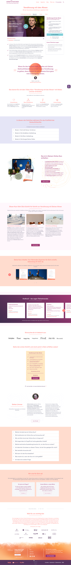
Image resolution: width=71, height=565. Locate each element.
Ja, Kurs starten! (54, 34)
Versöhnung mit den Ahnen (35, 82)
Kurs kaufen (35, 378)
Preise (46, 14)
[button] (9, 274)
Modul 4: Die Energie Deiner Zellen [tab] (25, 139)
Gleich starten (46, 181)
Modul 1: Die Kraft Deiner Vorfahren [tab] (25, 130)
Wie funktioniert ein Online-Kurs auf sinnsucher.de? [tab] (30, 435)
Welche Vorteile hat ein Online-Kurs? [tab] (25, 432)
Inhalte (40, 14)
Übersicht (35, 14)
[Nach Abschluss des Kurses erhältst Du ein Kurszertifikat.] (51, 274)
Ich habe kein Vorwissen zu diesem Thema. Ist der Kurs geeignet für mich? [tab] (36, 447)
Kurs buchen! (35, 245)
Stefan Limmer (12, 38)
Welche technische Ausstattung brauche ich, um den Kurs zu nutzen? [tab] (34, 444)
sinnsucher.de (15, 520)
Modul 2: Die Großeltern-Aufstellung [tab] (25, 133)
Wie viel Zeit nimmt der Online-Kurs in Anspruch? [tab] (29, 438)
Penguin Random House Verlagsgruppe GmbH (19, 550)
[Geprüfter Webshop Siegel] (35, 562)
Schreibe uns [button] (23, 493)
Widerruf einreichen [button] (18, 557)
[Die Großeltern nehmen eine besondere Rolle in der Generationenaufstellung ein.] (37, 274)
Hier (38, 320)
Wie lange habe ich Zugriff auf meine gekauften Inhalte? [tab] (31, 441)
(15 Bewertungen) (17, 40)
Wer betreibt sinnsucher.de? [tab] (23, 450)
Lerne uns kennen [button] (47, 493)
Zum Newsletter (50, 555)
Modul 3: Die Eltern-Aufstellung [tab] (24, 136)
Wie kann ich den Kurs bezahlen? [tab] (24, 453)
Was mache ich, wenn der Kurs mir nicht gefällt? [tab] (29, 456)
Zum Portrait (35, 421)
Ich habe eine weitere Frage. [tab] (23, 459)
